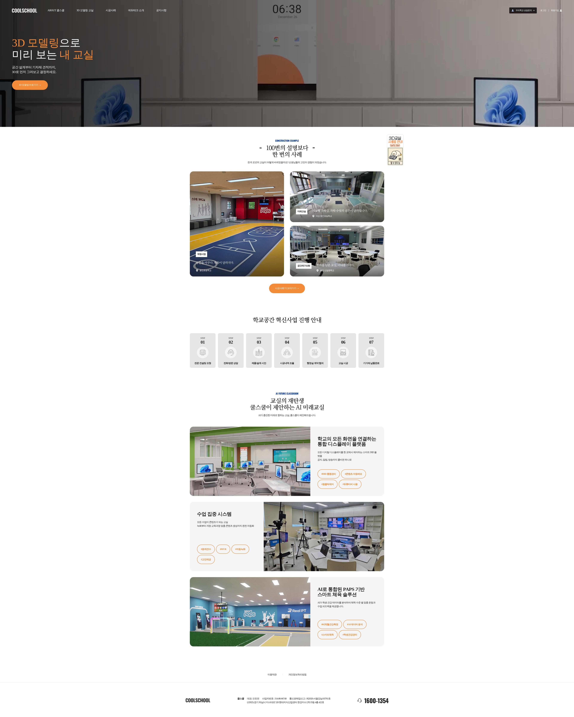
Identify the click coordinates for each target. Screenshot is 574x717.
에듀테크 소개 (136, 10)
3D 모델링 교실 (85, 10)
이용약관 (272, 674)
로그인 (543, 10)
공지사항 (161, 10)
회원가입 (555, 10)
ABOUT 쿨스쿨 (56, 10)
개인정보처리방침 (297, 674)
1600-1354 (376, 700)
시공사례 (111, 10)
